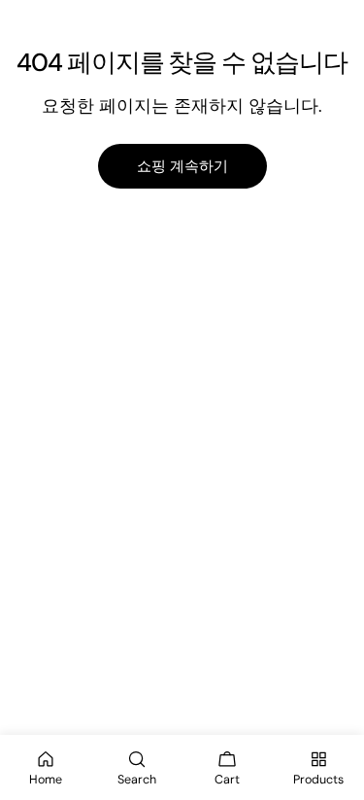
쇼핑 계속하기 (182, 166)
